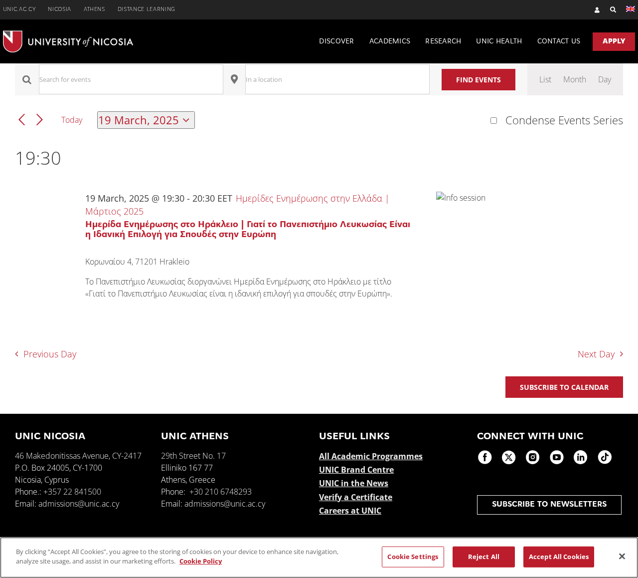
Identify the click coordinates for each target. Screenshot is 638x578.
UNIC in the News (353, 483)
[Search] (608, 9)
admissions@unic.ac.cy (78, 503)
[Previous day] (21, 120)
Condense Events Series (564, 120)
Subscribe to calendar (564, 387)
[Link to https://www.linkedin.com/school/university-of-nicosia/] (581, 457)
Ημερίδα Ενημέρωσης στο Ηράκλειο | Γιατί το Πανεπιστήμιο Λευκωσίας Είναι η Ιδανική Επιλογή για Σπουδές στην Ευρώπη (247, 230)
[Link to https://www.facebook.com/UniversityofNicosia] (485, 457)
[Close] (622, 556)
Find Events (478, 79)
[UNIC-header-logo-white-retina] (68, 34)
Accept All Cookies (559, 556)
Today (71, 119)
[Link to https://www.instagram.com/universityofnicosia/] (533, 457)
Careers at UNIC (350, 510)
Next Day (596, 354)
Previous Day (49, 354)
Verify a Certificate (355, 497)
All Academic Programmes (371, 456)
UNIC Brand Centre (356, 469)
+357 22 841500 (72, 491)
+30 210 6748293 (220, 491)
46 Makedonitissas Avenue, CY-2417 (78, 455)
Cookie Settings (412, 556)
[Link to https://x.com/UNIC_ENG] (509, 457)
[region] (319, 557)
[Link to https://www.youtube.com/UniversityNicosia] (557, 457)
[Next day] (39, 120)
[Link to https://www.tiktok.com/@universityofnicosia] (605, 457)
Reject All (483, 556)
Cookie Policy (200, 561)
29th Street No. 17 (193, 455)
